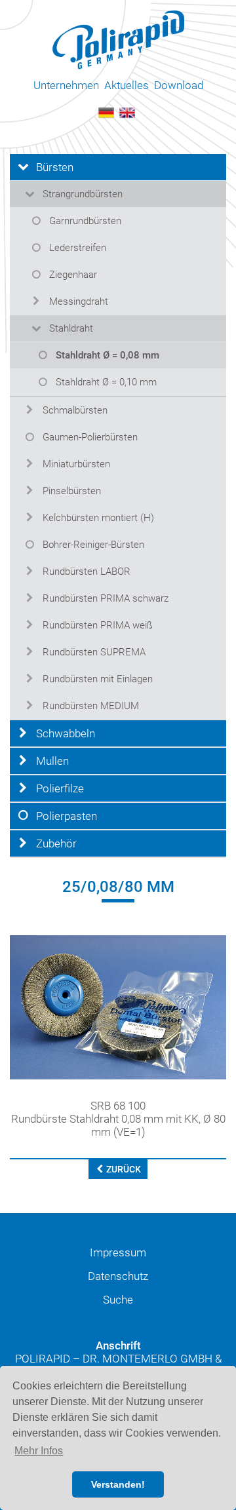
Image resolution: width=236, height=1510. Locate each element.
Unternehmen (66, 85)
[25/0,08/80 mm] (118, 1006)
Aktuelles (126, 85)
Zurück (122, 1169)
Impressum (118, 1252)
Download (178, 85)
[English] (127, 111)
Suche (118, 1299)
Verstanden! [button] (118, 1484)
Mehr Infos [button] (38, 1450)
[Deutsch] (106, 111)
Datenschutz (118, 1276)
